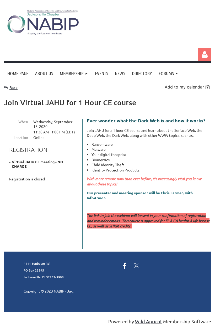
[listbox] (188, 87)
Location (21, 137)
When (23, 121)
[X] (136, 265)
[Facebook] (124, 265)
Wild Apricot (148, 321)
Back (13, 87)
